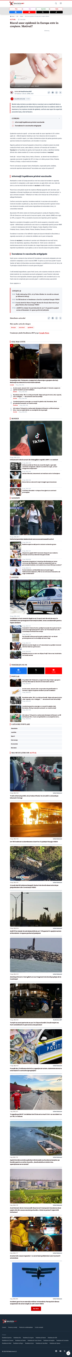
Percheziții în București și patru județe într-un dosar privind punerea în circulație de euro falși (40, 637)
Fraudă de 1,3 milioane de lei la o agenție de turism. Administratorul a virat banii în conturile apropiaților (36, 1069)
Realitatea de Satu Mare (42, 1343)
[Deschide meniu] (61, 3)
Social (15, 398)
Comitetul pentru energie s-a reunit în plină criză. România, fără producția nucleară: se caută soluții (35, 402)
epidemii (30, 327)
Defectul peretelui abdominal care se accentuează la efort (32, 539)
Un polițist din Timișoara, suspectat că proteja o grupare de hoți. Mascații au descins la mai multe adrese (34, 381)
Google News (44, 333)
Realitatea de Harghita (49, 1340)
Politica (15, 405)
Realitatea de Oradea (20, 1340)
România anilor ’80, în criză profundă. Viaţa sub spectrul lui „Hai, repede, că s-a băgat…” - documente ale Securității (37, 395)
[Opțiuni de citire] (68, 1353)
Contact (4, 1327)
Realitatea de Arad (6, 1343)
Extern (15, 391)
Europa (13, 327)
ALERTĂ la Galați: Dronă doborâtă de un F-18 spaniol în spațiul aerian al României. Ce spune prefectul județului (37, 309)
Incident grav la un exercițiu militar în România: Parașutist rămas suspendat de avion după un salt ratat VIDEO (34, 1303)
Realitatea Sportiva (7, 1337)
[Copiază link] (48, 92)
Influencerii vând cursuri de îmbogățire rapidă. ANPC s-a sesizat (34, 460)
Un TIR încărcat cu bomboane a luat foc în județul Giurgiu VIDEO (37, 299)
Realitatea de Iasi (29, 1343)
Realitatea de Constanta (62, 1340)
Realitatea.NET (26, 91)
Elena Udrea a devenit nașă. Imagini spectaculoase (39, 482)
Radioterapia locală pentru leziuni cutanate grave (39, 544)
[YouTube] (29, 12)
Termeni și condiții (12, 1327)
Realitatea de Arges (18, 1343)
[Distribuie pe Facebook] (52, 92)
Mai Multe (36, 1309)
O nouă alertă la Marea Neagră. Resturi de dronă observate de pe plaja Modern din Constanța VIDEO (37, 304)
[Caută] (56, 3)
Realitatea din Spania (55, 1343)
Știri (17, 16)
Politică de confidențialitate (26, 1327)
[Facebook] (15, 12)
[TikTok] (56, 12)
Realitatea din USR (52, 1337)
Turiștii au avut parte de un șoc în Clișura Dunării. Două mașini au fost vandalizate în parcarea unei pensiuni (34, 1024)
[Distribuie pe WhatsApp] (56, 92)
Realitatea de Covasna (7, 1340)
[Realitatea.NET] (17, 3)
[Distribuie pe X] (60, 92)
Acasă (13, 16)
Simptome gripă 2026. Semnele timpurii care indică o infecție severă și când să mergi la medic (40, 554)
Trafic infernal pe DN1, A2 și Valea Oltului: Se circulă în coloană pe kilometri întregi (37, 295)
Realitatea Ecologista (28, 1337)
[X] (42, 12)
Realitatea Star (17, 1337)
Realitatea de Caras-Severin (34, 1340)
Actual (21, 16)
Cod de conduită (39, 1327)
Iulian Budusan (57, 793)
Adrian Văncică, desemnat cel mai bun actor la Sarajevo (41, 473)
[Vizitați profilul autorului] (12, 92)
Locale (12, 385)
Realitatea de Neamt (41, 1337)
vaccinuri (22, 327)
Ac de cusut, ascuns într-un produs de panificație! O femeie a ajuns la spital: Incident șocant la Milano (40, 689)
